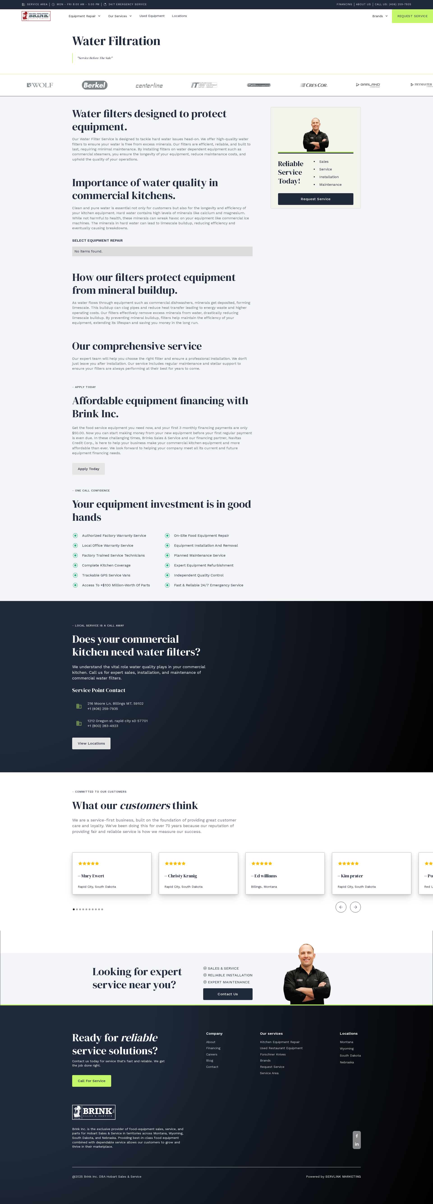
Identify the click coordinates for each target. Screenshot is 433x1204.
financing (344, 4)
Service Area (269, 1073)
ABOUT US (363, 4)
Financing (213, 1048)
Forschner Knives (273, 1054)
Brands (265, 1060)
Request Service (272, 1067)
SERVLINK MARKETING (343, 1176)
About (210, 1042)
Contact (212, 1067)
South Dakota (350, 1055)
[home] (40, 16)
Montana (346, 1042)
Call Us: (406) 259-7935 (393, 4)
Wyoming (347, 1048)
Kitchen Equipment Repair (280, 1042)
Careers (211, 1054)
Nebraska (347, 1062)
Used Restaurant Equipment (281, 1048)
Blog (209, 1060)
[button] (85, 16)
